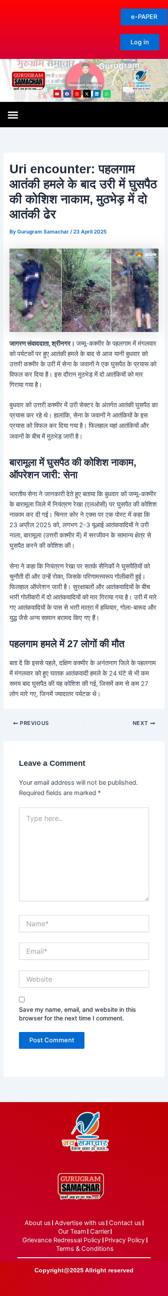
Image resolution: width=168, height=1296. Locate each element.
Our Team (72, 1231)
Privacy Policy (125, 1240)
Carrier (99, 1231)
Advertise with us (80, 1223)
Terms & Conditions (85, 1249)
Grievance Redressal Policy (61, 1240)
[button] (12, 114)
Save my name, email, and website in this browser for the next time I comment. (77, 1014)
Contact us (125, 1223)
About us (38, 1223)
